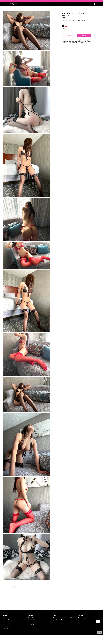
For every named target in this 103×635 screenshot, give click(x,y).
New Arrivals (5, 628)
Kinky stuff (5, 621)
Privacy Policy (31, 617)
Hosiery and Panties (7, 619)
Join (98, 621)
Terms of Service (31, 621)
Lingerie (4, 626)
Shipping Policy (31, 619)
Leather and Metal (7, 624)
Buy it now (83, 35)
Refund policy (31, 624)
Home (4, 617)
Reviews (15, 587)
